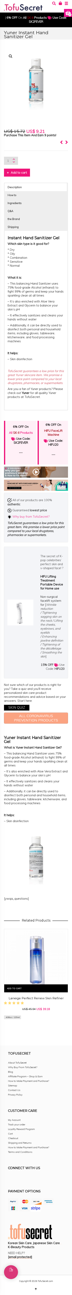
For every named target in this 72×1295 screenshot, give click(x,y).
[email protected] (20, 1257)
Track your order (16, 1124)
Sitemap (12, 1085)
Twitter (29, 1179)
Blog (10, 1071)
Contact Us (14, 1090)
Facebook (11, 1179)
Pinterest (37, 1179)
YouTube (46, 1179)
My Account (14, 1119)
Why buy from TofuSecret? (30, 516)
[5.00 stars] (14, 1003)
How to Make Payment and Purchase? (28, 1080)
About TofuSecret (17, 1062)
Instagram (20, 1179)
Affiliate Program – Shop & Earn (25, 1076)
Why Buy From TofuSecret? (22, 1067)
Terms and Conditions (20, 1151)
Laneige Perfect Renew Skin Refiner (36, 998)
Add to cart (19, 172)
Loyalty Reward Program (21, 1129)
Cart (10, 1133)
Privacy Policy (15, 1094)
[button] (10, 56)
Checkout (13, 1138)
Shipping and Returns (20, 1142)
